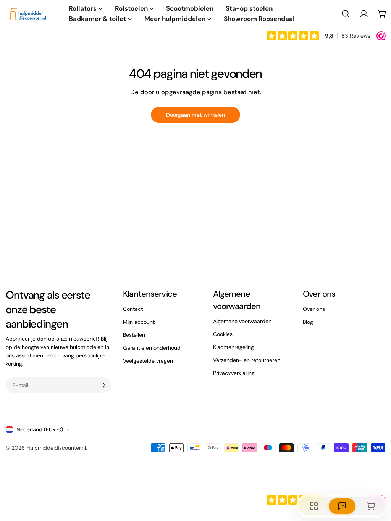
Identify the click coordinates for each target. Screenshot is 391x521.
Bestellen (134, 334)
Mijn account (139, 321)
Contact (133, 309)
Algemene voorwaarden (242, 321)
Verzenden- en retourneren (246, 360)
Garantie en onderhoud (152, 347)
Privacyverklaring (234, 373)
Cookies (223, 334)
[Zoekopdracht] (345, 13)
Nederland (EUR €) (39, 429)
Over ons (314, 309)
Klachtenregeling (233, 347)
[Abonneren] (104, 385)
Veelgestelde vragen (148, 360)
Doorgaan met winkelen (195, 114)
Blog (308, 321)
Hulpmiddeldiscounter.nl (56, 447)
